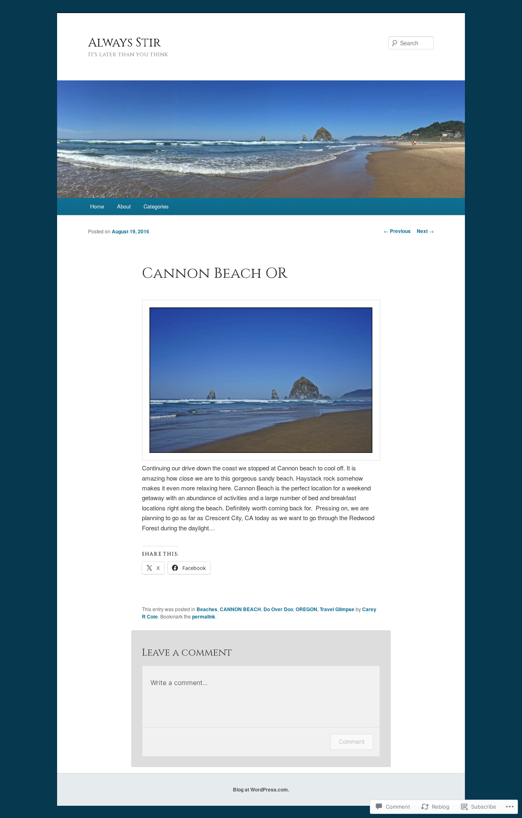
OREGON (306, 609)
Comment (352, 741)
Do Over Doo (278, 609)
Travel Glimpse (337, 609)
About (124, 206)
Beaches (207, 609)
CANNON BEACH (240, 609)
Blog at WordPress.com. (261, 789)
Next (425, 231)
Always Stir (124, 43)
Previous (397, 231)
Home (97, 206)
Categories (156, 206)
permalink (203, 616)
